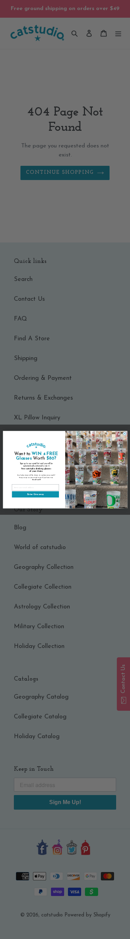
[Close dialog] (124, 433)
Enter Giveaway (35, 494)
